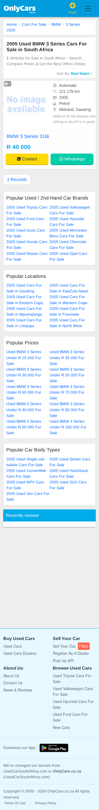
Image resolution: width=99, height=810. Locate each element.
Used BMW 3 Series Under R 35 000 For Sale (67, 357)
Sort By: (73, 73)
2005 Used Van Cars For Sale (28, 496)
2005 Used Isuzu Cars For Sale (25, 233)
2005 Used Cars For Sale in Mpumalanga (24, 311)
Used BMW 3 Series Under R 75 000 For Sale (67, 392)
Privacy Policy (45, 803)
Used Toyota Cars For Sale (72, 678)
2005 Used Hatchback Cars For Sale (69, 473)
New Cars (61, 727)
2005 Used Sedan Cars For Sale (70, 462)
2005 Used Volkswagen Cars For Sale (70, 210)
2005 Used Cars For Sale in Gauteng (24, 288)
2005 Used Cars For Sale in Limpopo (24, 323)
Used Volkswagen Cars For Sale (73, 691)
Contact (29, 159)
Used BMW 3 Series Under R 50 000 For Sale (23, 427)
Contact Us (13, 682)
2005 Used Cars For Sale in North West (67, 323)
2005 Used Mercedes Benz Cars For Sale (68, 233)
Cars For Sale (34, 24)
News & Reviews (17, 690)
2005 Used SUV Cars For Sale (68, 485)
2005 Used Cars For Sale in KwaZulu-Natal (69, 288)
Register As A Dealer (71, 653)
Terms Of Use (15, 803)
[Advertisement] (49, 575)
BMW (56, 24)
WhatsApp (74, 159)
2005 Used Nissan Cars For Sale (27, 256)
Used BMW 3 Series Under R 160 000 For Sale (68, 427)
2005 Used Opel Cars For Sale (68, 256)
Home (12, 24)
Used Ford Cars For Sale (70, 717)
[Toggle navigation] (88, 8)
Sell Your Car (71, 646)
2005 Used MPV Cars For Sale (25, 485)
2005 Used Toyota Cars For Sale (26, 210)
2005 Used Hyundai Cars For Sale (67, 222)
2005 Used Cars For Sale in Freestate (67, 311)
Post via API (63, 660)
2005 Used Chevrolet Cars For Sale (68, 245)
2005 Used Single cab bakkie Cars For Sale (25, 462)
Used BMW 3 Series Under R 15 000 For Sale (23, 357)
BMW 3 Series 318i (28, 136)
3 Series (73, 24)
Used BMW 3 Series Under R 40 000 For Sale (23, 409)
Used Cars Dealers (19, 653)
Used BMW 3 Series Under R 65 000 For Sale (23, 392)
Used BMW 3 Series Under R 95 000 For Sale (67, 409)
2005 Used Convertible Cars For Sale (26, 473)
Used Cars (12, 646)
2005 (11, 30)
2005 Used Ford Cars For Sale (25, 222)
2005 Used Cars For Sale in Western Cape (68, 300)
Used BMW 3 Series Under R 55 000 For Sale (67, 375)
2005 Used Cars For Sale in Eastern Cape (24, 300)
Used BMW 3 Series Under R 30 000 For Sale (23, 375)
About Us (11, 675)
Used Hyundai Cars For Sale (73, 704)
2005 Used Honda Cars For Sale (26, 245)
